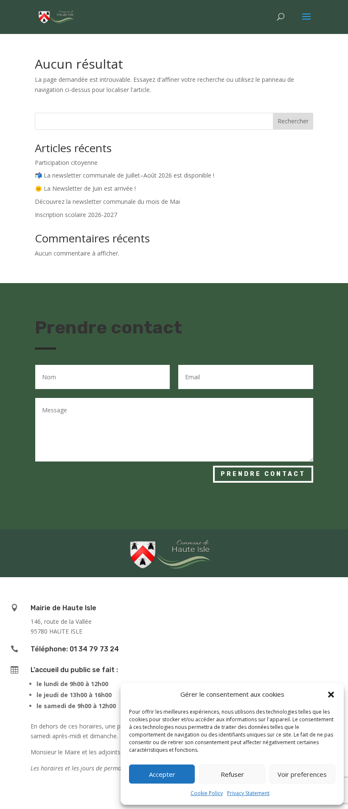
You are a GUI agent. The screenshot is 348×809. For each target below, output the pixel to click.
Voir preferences (302, 774)
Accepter (162, 774)
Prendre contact (263, 474)
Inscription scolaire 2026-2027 (76, 215)
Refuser (232, 774)
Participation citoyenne (66, 162)
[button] (331, 694)
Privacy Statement (248, 793)
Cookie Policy (207, 793)
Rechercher (293, 121)
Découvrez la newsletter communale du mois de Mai (107, 201)
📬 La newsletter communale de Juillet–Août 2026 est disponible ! (124, 175)
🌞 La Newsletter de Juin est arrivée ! (85, 188)
